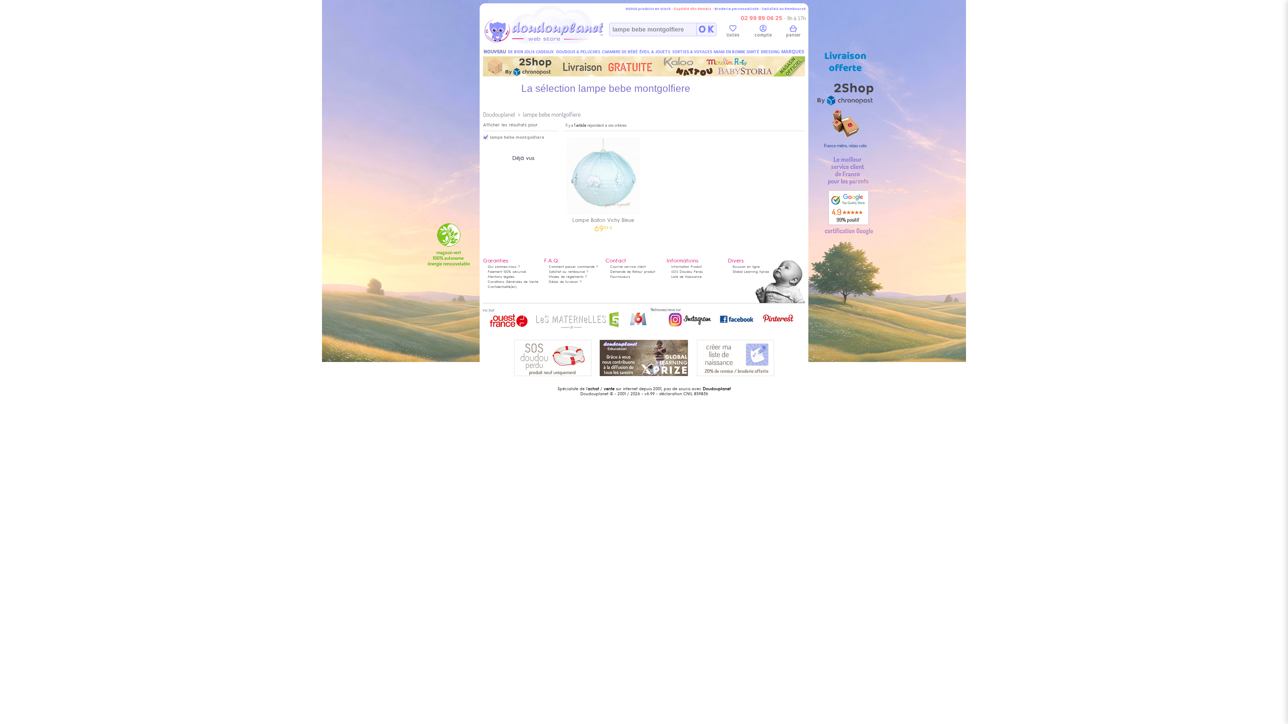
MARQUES (792, 52)
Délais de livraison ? (565, 282)
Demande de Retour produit (632, 272)
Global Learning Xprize (751, 272)
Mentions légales (501, 277)
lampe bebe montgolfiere (552, 114)
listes (733, 35)
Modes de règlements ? (568, 277)
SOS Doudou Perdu (687, 272)
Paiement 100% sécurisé (507, 272)
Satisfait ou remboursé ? (568, 272)
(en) (514, 287)
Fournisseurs (620, 277)
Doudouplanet (499, 114)
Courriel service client (628, 266)
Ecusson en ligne (746, 266)
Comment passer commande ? (573, 266)
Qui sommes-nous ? (504, 266)
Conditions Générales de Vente (513, 282)
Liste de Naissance (686, 277)
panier (793, 35)
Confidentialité (499, 287)
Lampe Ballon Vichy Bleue (603, 222)
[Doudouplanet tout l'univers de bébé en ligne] (557, 42)
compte (763, 35)
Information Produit (686, 266)
